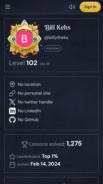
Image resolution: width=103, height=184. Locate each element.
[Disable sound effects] (71, 6)
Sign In (90, 6)
